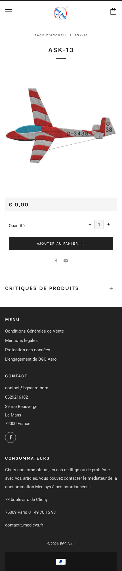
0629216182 (16, 397)
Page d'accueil (50, 35)
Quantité (17, 225)
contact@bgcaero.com (26, 387)
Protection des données (27, 349)
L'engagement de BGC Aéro (31, 359)
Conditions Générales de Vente (34, 331)
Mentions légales (21, 340)
